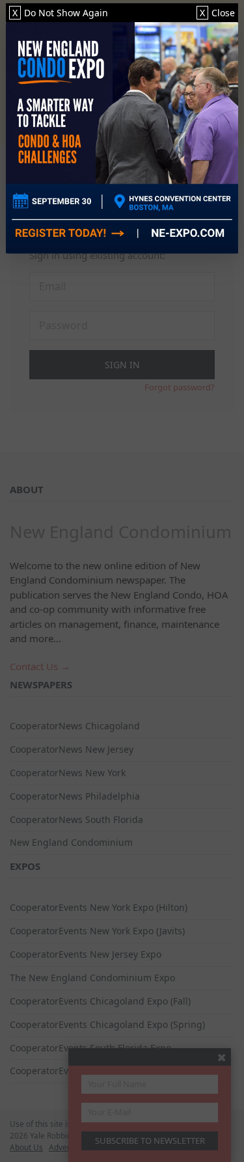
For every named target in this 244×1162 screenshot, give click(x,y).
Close (217, 13)
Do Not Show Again (60, 13)
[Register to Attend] (121, 138)
